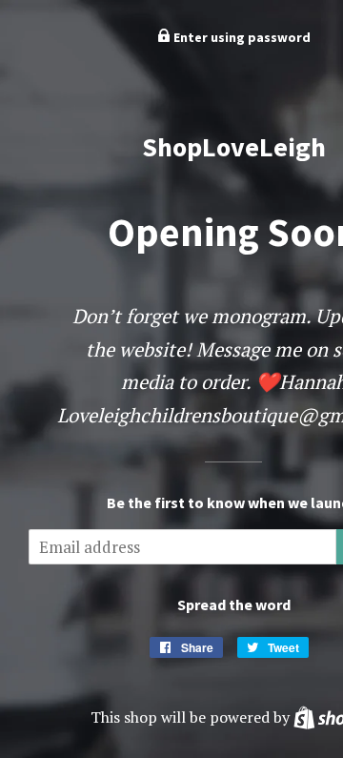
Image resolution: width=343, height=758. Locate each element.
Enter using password (241, 37)
